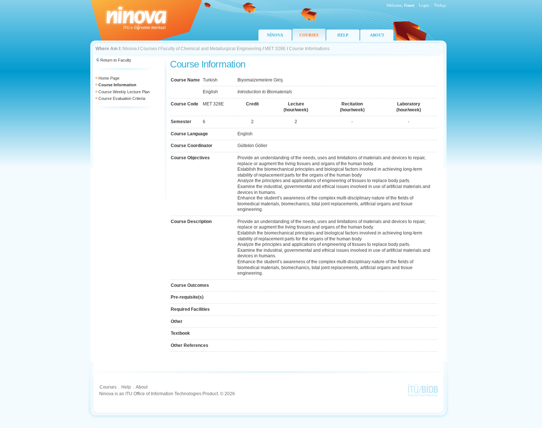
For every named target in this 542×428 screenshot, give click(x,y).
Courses (148, 48)
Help (126, 387)
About (141, 387)
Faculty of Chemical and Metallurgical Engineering (210, 48)
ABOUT (377, 35)
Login (424, 5)
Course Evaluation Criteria (121, 98)
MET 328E (275, 48)
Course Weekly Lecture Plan (124, 92)
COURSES (309, 35)
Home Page (108, 78)
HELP (342, 35)
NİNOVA (275, 35)
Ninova (129, 48)
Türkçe (440, 5)
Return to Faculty (115, 60)
